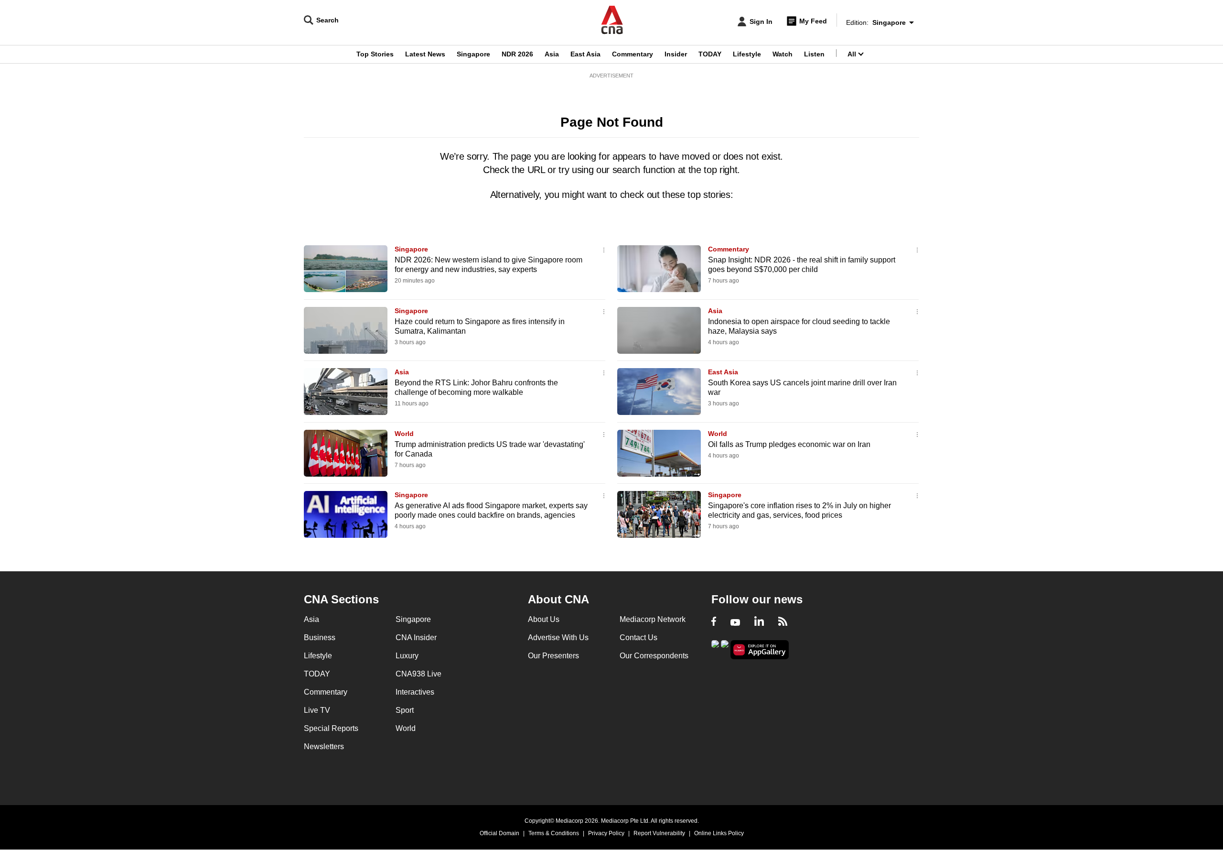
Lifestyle (747, 54)
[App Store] (725, 649)
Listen (814, 54)
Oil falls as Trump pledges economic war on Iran (789, 444)
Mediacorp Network (653, 619)
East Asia (585, 54)
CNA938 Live (418, 674)
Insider (676, 54)
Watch (782, 54)
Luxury (407, 656)
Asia (552, 54)
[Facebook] (713, 622)
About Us (543, 619)
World (404, 433)
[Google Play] (715, 649)
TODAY (709, 54)
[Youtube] (735, 622)
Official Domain (499, 833)
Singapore (473, 54)
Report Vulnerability (659, 833)
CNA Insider (416, 637)
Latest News (425, 54)
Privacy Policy (606, 833)
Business (319, 637)
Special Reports (331, 728)
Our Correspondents (654, 656)
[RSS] (782, 622)
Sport (405, 710)
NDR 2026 (517, 54)
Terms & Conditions (553, 833)
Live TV (317, 710)
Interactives (415, 692)
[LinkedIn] (759, 622)
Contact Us (638, 637)
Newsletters (324, 746)
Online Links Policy (719, 833)
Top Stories (375, 54)
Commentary (632, 54)
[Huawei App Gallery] (759, 650)
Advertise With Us (558, 637)
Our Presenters (553, 656)
